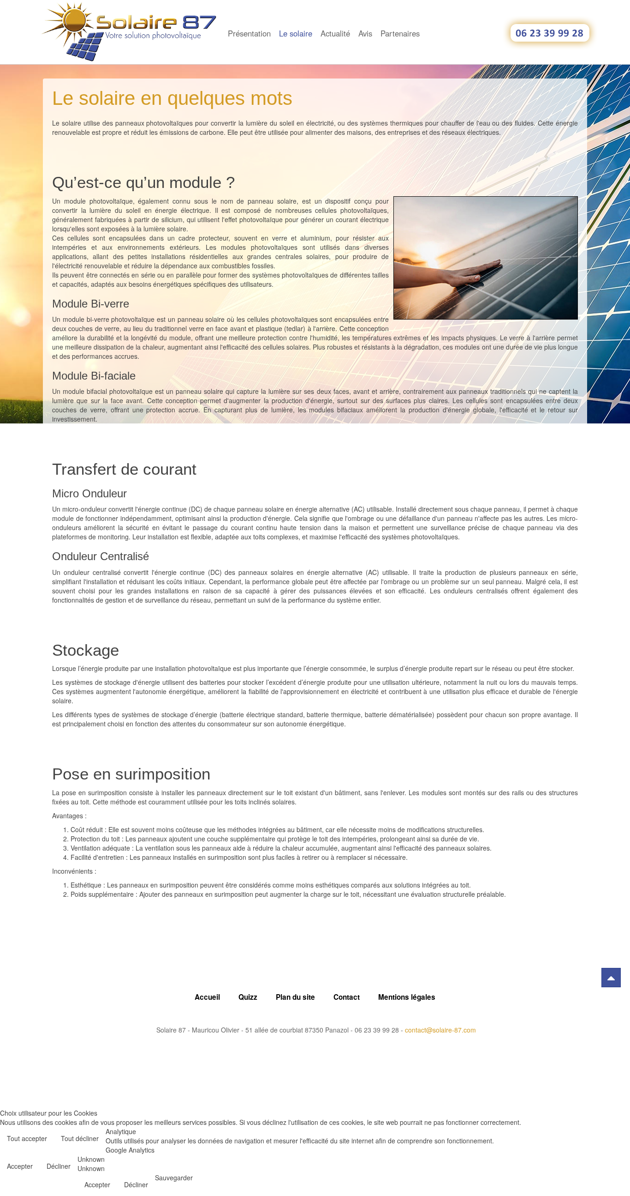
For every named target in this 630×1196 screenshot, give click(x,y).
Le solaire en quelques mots (172, 98)
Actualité (335, 33)
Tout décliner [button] (80, 1138)
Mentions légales (406, 997)
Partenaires (400, 33)
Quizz (247, 997)
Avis (365, 33)
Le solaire (295, 33)
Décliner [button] (59, 1166)
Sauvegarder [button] (174, 1177)
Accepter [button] (20, 1166)
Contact (346, 997)
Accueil (207, 997)
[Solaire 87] (130, 12)
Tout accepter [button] (27, 1138)
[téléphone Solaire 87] (550, 32)
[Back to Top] (611, 977)
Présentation (249, 33)
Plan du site (295, 997)
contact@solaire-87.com (440, 1029)
